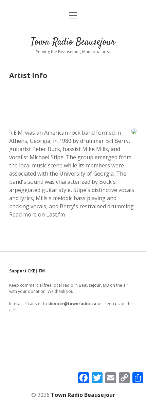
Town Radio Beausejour (73, 42)
